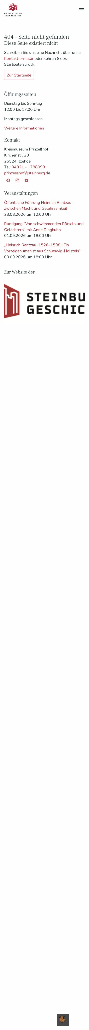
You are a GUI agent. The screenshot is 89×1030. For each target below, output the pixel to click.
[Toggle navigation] (81, 9)
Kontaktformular (19, 58)
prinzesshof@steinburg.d (26, 173)
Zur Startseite (19, 75)
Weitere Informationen (24, 128)
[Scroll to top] (79, 1020)
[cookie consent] (62, 1019)
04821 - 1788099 (28, 167)
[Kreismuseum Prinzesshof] (13, 9)
